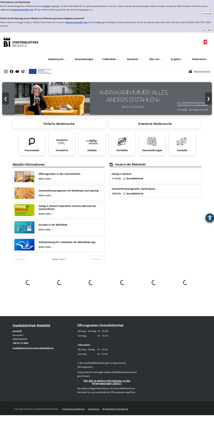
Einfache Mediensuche (59, 124)
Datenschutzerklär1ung (22, 9)
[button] (57, 59)
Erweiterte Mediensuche (155, 124)
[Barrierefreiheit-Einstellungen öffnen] (210, 218)
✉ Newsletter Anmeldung (115, 408)
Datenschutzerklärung (74, 408)
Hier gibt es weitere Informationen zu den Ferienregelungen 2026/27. (106, 382)
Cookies (46, 6)
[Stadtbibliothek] (20, 41)
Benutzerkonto (202, 71)
